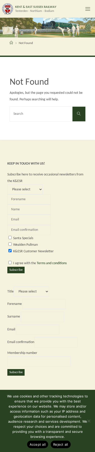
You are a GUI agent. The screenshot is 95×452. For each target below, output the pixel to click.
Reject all (60, 444)
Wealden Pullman (25, 245)
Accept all (38, 444)
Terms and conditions (52, 263)
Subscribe (16, 270)
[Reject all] (88, 420)
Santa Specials (23, 238)
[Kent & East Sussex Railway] (7, 9)
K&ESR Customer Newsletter (33, 251)
